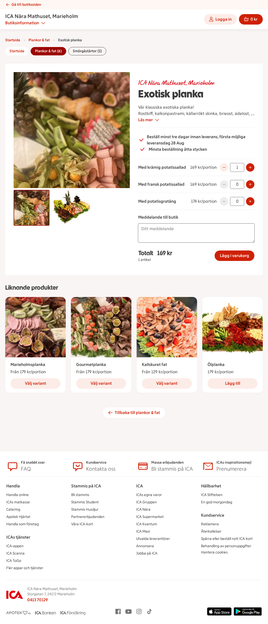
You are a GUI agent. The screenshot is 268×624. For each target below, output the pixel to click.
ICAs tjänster (18, 537)
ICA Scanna (15, 553)
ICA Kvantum (146, 524)
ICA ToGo (13, 560)
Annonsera (145, 546)
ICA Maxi (143, 531)
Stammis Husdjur (84, 509)
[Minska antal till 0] (224, 167)
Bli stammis (80, 495)
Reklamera (210, 524)
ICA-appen (15, 546)
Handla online (17, 495)
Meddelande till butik (158, 217)
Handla (13, 485)
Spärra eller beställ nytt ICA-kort (227, 538)
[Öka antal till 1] (250, 184)
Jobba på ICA (146, 553)
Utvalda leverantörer (153, 538)
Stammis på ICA (86, 485)
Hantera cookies (214, 552)
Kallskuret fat (154, 364)
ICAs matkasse (18, 502)
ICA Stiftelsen (211, 495)
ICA (139, 485)
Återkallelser (211, 531)
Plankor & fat (39, 40)
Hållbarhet (211, 485)
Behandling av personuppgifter (226, 546)
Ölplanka (216, 364)
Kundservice (212, 515)
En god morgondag (216, 502)
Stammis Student (85, 502)
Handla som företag (22, 524)
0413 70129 (37, 599)
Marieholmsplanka (27, 364)
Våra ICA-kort (82, 524)
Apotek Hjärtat (18, 517)
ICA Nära (143, 509)
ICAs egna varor (149, 495)
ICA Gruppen (146, 502)
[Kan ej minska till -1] (224, 184)
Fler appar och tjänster (24, 568)
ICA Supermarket (150, 517)
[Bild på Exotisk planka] (31, 208)
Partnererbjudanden (87, 517)
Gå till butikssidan (26, 4)
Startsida (12, 40)
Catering (13, 509)
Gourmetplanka (91, 364)
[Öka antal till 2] (250, 167)
